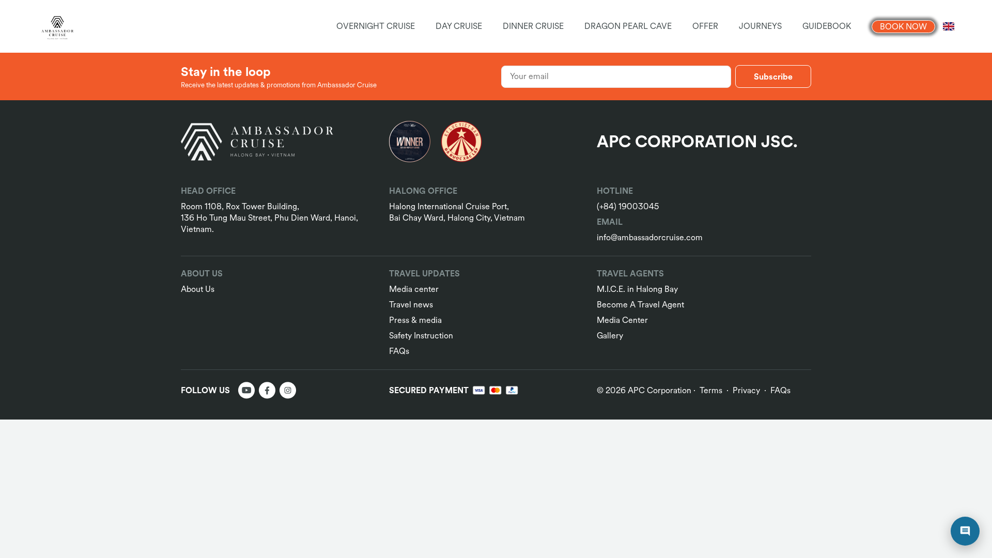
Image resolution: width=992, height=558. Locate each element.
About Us (197, 289)
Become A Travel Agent (640, 305)
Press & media (415, 320)
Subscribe (773, 77)
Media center (414, 289)
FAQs (399, 351)
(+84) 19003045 (628, 206)
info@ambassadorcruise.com (650, 237)
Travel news (411, 305)
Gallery (610, 336)
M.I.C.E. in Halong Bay (637, 289)
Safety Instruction (421, 336)
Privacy (746, 390)
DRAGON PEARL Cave (628, 26)
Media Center (622, 320)
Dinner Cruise (533, 26)
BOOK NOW (903, 27)
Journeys (760, 26)
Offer (705, 26)
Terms (711, 390)
